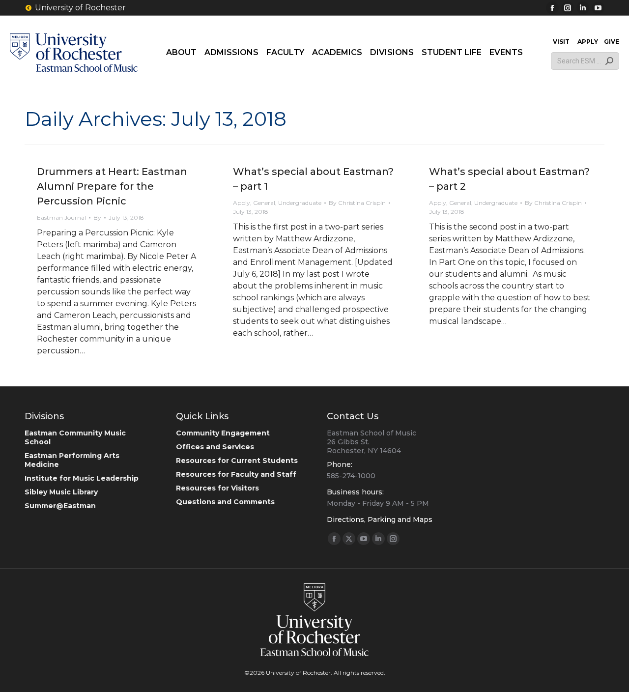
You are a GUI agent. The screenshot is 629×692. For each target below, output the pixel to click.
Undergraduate (299, 202)
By (97, 217)
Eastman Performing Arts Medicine (72, 460)
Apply (241, 202)
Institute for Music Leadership (82, 478)
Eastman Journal (61, 217)
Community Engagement (223, 433)
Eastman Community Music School (75, 437)
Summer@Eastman (60, 505)
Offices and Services (215, 446)
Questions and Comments (225, 501)
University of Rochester (80, 7)
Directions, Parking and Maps (379, 519)
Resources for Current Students (237, 460)
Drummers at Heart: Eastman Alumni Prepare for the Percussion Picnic (112, 186)
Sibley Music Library (61, 492)
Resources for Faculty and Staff (236, 474)
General (264, 202)
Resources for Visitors (217, 488)
